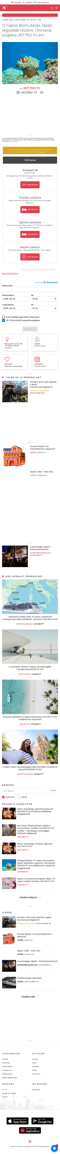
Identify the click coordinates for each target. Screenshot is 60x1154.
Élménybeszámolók (40, 553)
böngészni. (42, 152)
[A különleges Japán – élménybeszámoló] (15, 566)
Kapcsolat (36, 1089)
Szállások (29, 2)
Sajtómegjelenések (9, 1078)
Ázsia (34, 1063)
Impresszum (7, 1070)
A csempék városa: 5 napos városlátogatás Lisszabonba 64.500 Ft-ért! (30, 668)
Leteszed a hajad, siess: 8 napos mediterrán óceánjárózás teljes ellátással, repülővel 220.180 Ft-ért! (30, 618)
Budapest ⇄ (30, 170)
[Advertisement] (30, 116)
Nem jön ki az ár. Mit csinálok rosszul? (39, 270)
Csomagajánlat (42, 2)
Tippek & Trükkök (39, 391)
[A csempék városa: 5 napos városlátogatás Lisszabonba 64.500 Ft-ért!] (30, 663)
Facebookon (12, 141)
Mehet (53, 790)
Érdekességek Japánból (29, 978)
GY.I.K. (4, 1089)
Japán (33, 452)
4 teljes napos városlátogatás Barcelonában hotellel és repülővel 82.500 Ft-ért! (30, 768)
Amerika (35, 1066)
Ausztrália (36, 1074)
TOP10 (5, 1097)
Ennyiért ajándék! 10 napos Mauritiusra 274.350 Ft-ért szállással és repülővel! (30, 718)
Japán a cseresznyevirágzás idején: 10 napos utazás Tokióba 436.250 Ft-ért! (36, 879)
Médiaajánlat (7, 1074)
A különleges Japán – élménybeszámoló (40, 548)
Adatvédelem (7, 1066)
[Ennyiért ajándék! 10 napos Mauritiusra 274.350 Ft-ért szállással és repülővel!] (30, 713)
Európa (35, 1059)
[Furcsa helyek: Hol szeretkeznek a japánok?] (15, 466)
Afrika (34, 1070)
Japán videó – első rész (41, 471)
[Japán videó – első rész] (11, 471)
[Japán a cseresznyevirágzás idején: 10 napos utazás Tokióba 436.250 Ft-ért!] (9, 888)
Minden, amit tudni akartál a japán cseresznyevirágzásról (34, 918)
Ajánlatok (17, 2)
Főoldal (5, 1059)
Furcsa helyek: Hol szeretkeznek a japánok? (42, 447)
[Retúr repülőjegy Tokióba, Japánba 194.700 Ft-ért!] (9, 853)
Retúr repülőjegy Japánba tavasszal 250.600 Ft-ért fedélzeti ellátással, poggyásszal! (35, 811)
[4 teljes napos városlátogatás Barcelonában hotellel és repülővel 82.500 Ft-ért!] (30, 763)
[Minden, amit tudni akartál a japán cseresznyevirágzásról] (15, 401)
